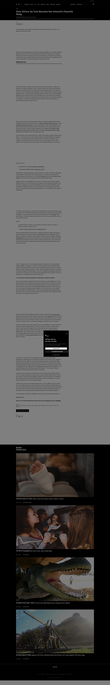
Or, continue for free (56, 354)
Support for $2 (56, 348)
